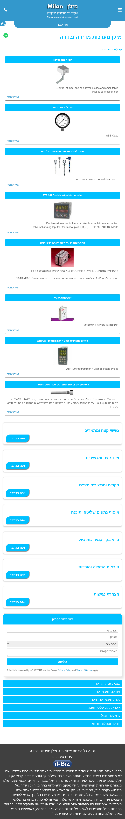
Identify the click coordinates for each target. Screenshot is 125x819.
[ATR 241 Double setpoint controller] (62, 219)
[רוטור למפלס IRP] (62, 83)
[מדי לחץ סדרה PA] (62, 131)
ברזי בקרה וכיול (110, 715)
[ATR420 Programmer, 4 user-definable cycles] (62, 364)
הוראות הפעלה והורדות (106, 723)
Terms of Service (84, 670)
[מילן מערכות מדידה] (62, 19)
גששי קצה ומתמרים (108, 683)
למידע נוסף (13, 97)
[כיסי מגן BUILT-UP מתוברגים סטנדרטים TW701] (62, 394)
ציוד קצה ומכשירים (108, 691)
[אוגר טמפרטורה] (62, 320)
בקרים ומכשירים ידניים (106, 699)
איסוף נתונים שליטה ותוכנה (103, 707)
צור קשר (62, 24)
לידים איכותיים (62, 756)
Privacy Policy (65, 670)
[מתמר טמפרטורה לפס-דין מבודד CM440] (62, 266)
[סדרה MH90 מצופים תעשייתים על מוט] (62, 175)
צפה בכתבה (17, 438)
